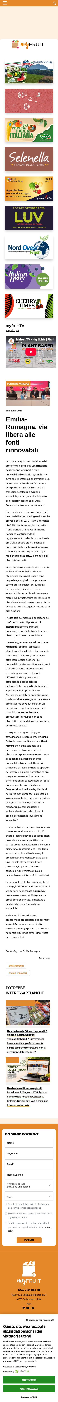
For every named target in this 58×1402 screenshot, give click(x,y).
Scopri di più (12, 330)
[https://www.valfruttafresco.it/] (29, 132)
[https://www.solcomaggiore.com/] (29, 103)
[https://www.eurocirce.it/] (29, 74)
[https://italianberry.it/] (29, 279)
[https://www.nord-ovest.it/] (29, 249)
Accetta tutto (29, 1380)
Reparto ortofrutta (20, 1003)
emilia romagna (16, 965)
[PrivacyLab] (22, 1371)
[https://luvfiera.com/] (29, 220)
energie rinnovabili (18, 973)
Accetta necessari (29, 1389)
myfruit (12, 1060)
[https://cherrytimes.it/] (29, 308)
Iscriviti (29, 1240)
